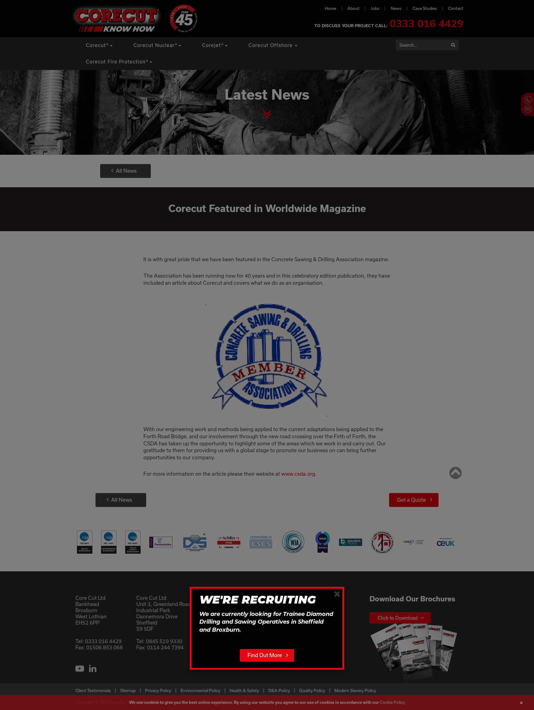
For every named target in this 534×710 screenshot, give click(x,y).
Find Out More (265, 655)
